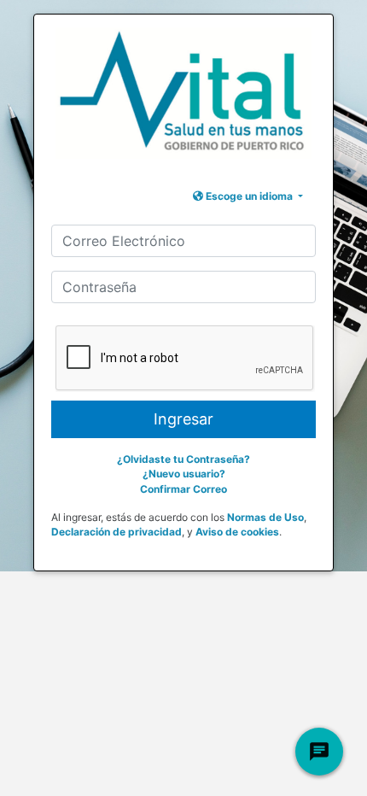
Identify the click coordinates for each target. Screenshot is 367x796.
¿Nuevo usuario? (184, 473)
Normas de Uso (265, 517)
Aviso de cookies (237, 531)
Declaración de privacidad (116, 531)
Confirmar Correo (183, 489)
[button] (248, 196)
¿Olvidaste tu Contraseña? (183, 459)
